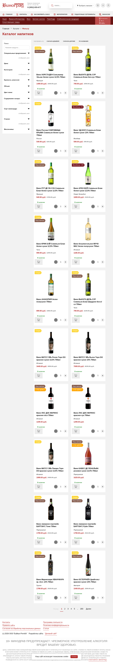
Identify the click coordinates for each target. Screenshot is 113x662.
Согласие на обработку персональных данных (21, 628)
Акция (4, 19)
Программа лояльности (52, 622)
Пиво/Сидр (51, 19)
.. (77, 609)
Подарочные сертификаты (85, 14)
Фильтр (25, 29)
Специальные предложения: (15, 53)
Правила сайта (8, 625)
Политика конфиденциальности (56, 625)
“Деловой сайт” (51, 634)
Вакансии (106, 14)
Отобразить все (24, 58)
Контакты (23, 14)
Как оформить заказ (42, 14)
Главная (9, 14)
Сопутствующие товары (11, 22)
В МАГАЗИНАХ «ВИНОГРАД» (98, 660)
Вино (28, 19)
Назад (55, 609)
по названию (83, 41)
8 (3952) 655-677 (34, 7)
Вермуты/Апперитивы (17, 19)
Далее (88, 609)
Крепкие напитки (39, 19)
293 (81, 609)
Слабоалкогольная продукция (68, 19)
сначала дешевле (53, 41)
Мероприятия (62, 14)
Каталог (16, 29)
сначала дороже (69, 41)
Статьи (46, 628)
